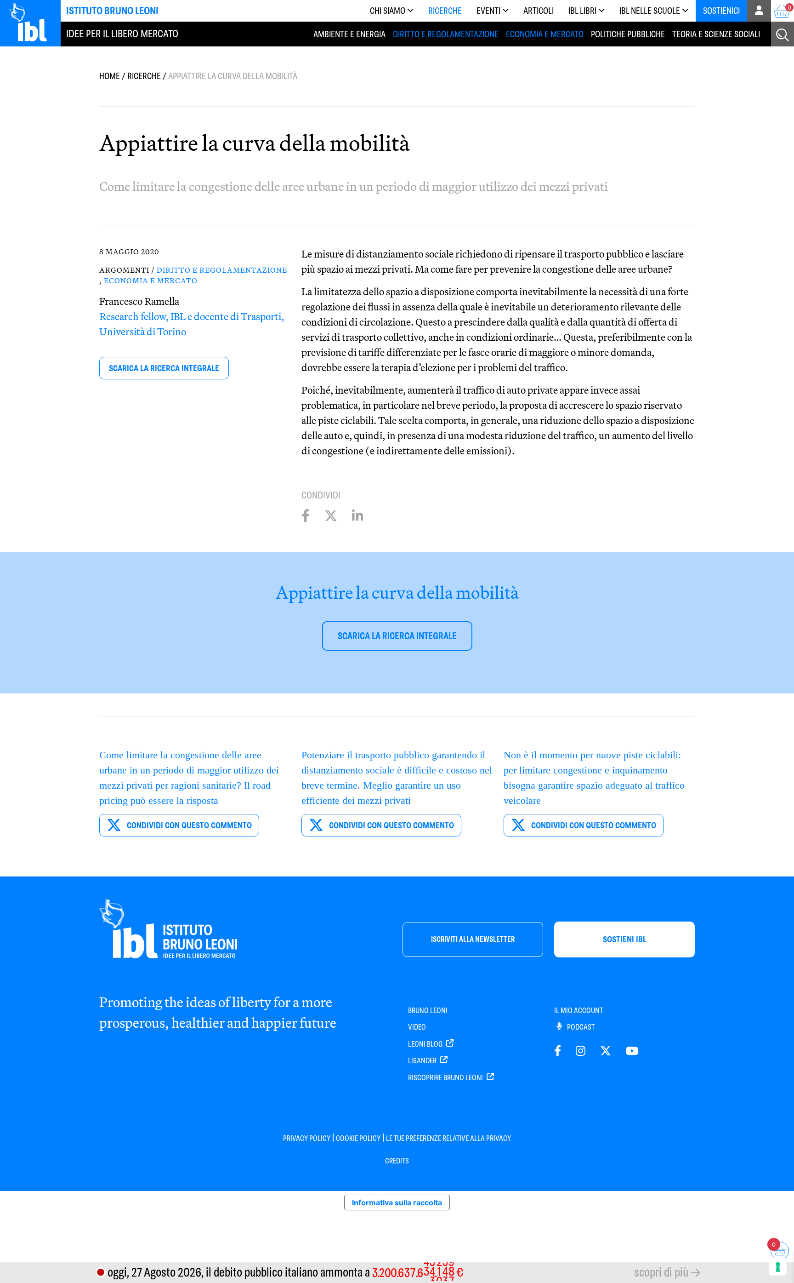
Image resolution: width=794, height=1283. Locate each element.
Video (417, 1027)
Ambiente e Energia (349, 34)
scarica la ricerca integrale (164, 368)
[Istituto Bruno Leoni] (33, 22)
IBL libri (582, 11)
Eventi (488, 11)
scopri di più (661, 1272)
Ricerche (445, 11)
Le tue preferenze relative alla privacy (448, 1138)
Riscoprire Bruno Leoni (446, 1077)
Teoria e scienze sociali (716, 34)
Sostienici (721, 11)
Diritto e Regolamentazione (446, 34)
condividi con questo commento (188, 825)
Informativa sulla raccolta (397, 1202)
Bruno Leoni (428, 1010)
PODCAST (580, 1027)
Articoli (538, 11)
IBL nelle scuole (649, 11)
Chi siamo (387, 11)
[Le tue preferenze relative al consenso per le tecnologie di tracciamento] (778, 1267)
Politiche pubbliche (628, 34)
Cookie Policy (358, 1138)
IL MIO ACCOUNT (578, 1010)
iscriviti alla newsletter (473, 939)
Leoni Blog (426, 1044)
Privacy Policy (306, 1138)
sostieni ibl (625, 939)
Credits (397, 1161)
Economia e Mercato (545, 34)
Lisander (423, 1060)
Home (109, 76)
